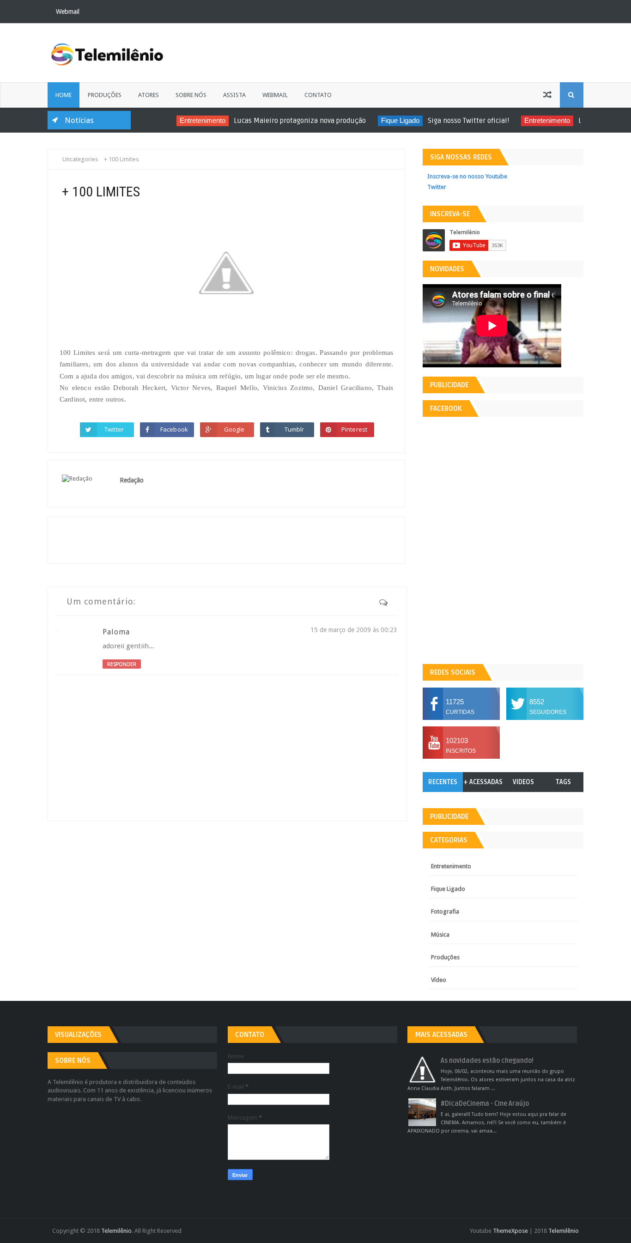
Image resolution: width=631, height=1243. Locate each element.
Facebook (174, 429)
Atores (148, 94)
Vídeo (438, 979)
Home (63, 94)
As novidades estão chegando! (487, 1061)
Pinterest (354, 429)
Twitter (114, 429)
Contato (318, 94)
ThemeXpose (510, 1230)
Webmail (67, 11)
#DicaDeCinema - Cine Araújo (485, 1104)
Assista (234, 94)
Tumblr (294, 429)
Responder (121, 664)
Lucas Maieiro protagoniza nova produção (291, 120)
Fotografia (445, 911)
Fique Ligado (392, 120)
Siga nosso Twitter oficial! (460, 120)
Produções (104, 94)
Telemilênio (116, 1230)
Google (234, 429)
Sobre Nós (191, 94)
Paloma (116, 632)
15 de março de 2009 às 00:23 (353, 630)
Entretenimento (194, 120)
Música (440, 934)
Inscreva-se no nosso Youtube (467, 176)
